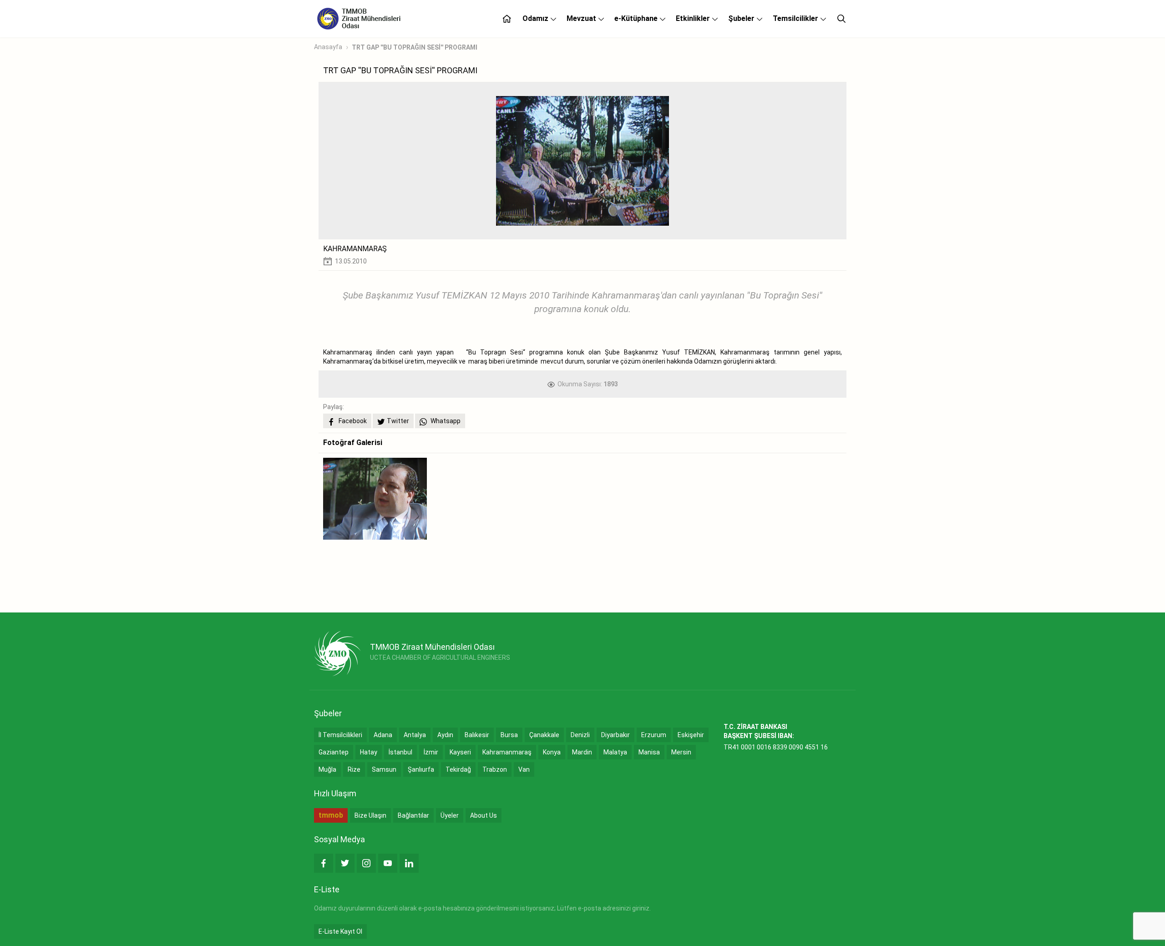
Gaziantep (334, 752)
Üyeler (450, 815)
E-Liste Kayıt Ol (340, 931)
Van (524, 769)
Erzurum (653, 735)
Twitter (398, 421)
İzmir (431, 752)
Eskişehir (691, 735)
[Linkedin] (409, 863)
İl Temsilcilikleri (340, 735)
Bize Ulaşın (370, 815)
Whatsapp (445, 421)
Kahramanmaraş (507, 752)
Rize (354, 769)
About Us (483, 815)
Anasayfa (328, 47)
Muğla (327, 769)
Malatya (615, 752)
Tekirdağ (458, 769)
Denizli (580, 735)
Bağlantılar (413, 815)
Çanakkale (544, 735)
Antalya (415, 735)
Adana (383, 735)
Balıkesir (477, 735)
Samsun (384, 769)
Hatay (368, 752)
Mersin (681, 752)
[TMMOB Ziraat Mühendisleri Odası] (337, 653)
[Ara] (841, 18)
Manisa (649, 752)
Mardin (582, 752)
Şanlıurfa (421, 769)
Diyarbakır (615, 735)
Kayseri (460, 752)
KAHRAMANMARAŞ (355, 248)
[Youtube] (387, 863)
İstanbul (400, 752)
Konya (552, 752)
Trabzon (494, 769)
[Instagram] (366, 863)
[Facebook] (323, 863)
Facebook (352, 421)
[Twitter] (345, 863)
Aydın (445, 735)
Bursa (509, 735)
